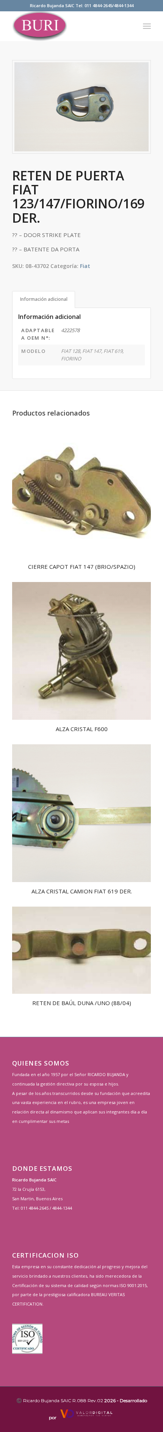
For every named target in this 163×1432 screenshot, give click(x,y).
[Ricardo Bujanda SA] (67, 26)
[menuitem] (147, 26)
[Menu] (147, 26)
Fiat (85, 265)
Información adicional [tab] (43, 299)
